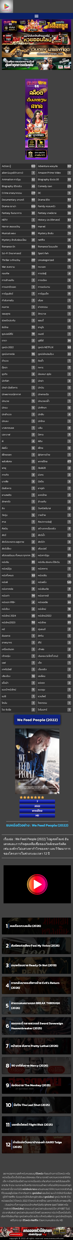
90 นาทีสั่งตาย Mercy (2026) (29, 1065)
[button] (37, 16)
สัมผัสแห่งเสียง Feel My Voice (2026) (35, 945)
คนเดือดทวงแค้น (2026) (25, 926)
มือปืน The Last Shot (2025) (32, 1105)
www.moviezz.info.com (54, 1238)
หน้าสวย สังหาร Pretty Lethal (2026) (34, 1046)
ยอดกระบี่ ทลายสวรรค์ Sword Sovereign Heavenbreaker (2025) (37, 1025)
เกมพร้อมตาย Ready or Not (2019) (34, 965)
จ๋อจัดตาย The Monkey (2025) (31, 1085)
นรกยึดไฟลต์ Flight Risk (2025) (32, 1124)
